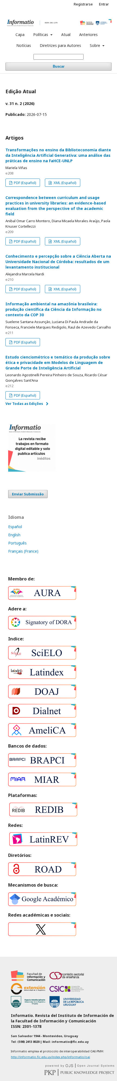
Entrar (104, 4)
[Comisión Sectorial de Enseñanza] (67, 980)
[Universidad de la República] (67, 1006)
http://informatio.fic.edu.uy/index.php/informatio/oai (50, 1057)
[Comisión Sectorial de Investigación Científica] (67, 993)
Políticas (41, 34)
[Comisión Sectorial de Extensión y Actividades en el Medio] (28, 993)
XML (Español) (64, 182)
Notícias (23, 45)
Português (17, 543)
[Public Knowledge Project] (79, 1074)
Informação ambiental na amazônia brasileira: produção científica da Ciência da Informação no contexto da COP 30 (53, 309)
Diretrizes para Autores (60, 45)
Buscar (58, 66)
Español (15, 526)
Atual (65, 34)
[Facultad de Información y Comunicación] (28, 980)
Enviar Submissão (28, 494)
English (14, 534)
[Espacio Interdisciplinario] (28, 1006)
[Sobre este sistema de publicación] (79, 1066)
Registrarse (83, 4)
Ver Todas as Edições (24, 403)
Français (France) (23, 551)
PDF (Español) (24, 182)
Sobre (95, 45)
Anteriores (88, 34)
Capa (20, 34)
